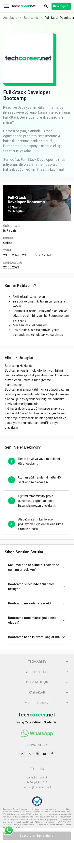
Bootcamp (31, 18)
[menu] (6, 6)
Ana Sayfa (10, 18)
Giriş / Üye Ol (61, 6)
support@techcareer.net (37, 787)
